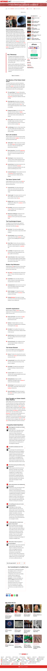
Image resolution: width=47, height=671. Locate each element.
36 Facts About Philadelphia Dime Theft (36, 29)
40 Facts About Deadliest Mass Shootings (36, 25)
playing (19, 236)
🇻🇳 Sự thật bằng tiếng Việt (5, 664)
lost (19, 123)
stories (12, 86)
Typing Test (29, 65)
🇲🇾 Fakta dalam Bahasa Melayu (35, 661)
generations (10, 96)
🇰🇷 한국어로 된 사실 (24, 661)
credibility (17, 138)
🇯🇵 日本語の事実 (16, 661)
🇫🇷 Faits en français (40, 658)
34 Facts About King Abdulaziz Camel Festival (36, 39)
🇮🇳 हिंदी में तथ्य (39, 660)
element (22, 380)
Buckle (7, 46)
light (23, 181)
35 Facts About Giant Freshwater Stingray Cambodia (28, 646)
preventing (20, 292)
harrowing (19, 165)
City (19, 198)
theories (17, 41)
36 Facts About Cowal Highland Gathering (35, 22)
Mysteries (13, 297)
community (11, 173)
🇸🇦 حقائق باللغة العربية (20, 660)
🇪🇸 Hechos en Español (4, 659)
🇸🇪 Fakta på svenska (40, 659)
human (22, 349)
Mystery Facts (23, 12)
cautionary (22, 246)
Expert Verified (30, 8)
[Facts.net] (5, 1)
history (24, 407)
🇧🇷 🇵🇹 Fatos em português (22, 659)
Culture (10, 272)
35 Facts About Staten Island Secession (8, 617)
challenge (9, 216)
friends (13, 144)
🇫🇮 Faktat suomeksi (12, 660)
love (24, 42)
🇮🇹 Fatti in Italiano (13, 659)
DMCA (2, 658)
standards (10, 578)
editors (13, 579)
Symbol (28, 60)
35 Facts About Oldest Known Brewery (27, 631)
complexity (20, 202)
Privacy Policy (11, 658)
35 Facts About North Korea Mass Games (35, 32)
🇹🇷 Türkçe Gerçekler (15, 664)
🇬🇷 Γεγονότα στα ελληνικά (30, 660)
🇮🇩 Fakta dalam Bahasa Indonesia (6, 661)
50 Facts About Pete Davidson (18, 615)
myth (20, 417)
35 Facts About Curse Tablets (18, 631)
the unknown (15, 410)
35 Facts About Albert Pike (36, 631)
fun (21, 104)
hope (11, 392)
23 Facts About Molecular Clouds (18, 647)
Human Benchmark (30, 67)
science (17, 310)
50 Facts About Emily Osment (27, 615)
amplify (23, 316)
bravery (15, 355)
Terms (6, 658)
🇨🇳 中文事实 (22, 664)
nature (16, 325)
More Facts (24, 658)
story (18, 92)
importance (8, 413)
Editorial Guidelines (37, 8)
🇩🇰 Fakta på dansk (32, 659)
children (21, 111)
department (22, 150)
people (17, 226)
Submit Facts (18, 658)
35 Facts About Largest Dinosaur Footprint (36, 647)
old (12, 266)
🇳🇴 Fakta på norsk (4, 660)
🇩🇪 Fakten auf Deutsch (31, 658)
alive (9, 253)
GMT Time (29, 62)
